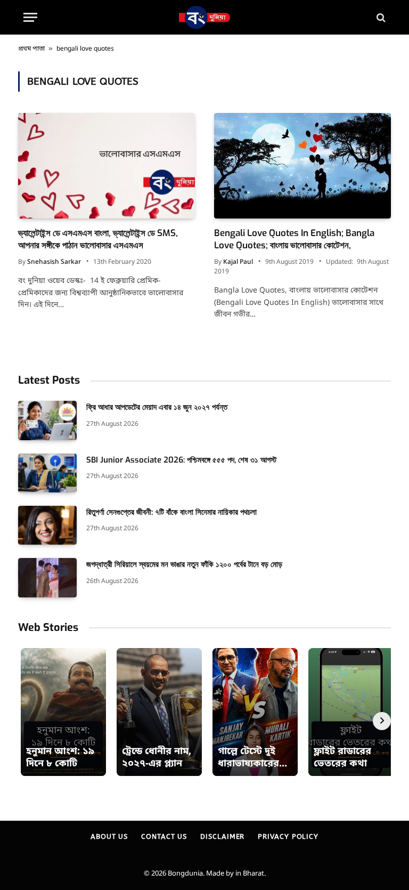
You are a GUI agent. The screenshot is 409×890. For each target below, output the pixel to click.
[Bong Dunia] (204, 17)
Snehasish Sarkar (54, 262)
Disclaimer (222, 836)
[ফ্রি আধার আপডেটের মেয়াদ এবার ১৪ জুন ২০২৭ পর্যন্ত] (47, 420)
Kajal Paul (238, 262)
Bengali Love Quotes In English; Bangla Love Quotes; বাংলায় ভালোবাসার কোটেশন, (294, 239)
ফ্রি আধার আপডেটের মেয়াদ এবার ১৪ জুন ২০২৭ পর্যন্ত (156, 407)
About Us (109, 836)
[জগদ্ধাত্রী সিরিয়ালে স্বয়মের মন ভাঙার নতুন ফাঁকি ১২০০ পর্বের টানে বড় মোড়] (47, 577)
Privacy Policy (288, 836)
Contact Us (164, 836)
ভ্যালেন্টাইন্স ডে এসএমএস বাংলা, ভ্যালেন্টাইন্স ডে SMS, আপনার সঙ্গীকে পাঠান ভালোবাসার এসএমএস (98, 239)
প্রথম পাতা (31, 49)
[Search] (380, 17)
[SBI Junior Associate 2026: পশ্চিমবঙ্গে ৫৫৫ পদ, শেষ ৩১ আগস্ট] (47, 473)
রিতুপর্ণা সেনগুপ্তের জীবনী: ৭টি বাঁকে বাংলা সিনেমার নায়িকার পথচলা (171, 512)
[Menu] (30, 17)
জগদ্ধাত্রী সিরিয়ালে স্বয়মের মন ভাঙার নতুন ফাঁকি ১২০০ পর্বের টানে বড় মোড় (184, 564)
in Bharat (249, 873)
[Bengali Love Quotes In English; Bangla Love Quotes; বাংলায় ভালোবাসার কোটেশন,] (302, 166)
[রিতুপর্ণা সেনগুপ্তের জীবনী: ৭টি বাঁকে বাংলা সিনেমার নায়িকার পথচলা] (47, 525)
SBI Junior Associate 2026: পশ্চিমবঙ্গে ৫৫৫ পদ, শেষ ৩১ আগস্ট (181, 460)
